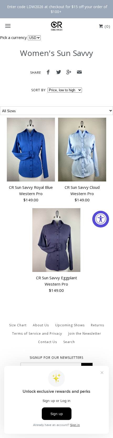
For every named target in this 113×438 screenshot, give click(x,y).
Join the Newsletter (84, 333)
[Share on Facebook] (49, 72)
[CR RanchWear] (56, 26)
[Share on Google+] (70, 72)
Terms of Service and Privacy (37, 333)
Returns (97, 325)
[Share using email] (79, 72)
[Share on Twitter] (60, 72)
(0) (106, 26)
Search (69, 342)
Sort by (38, 90)
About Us (41, 325)
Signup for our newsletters (56, 358)
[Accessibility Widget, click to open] (100, 219)
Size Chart (18, 325)
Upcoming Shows (70, 325)
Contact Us (47, 342)
